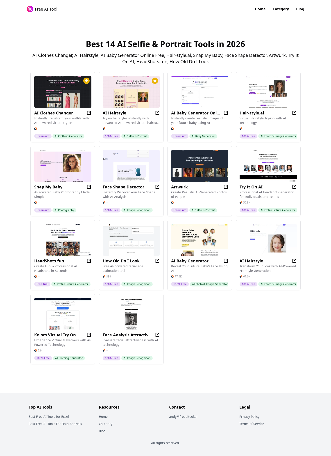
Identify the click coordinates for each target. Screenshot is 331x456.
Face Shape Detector (123, 187)
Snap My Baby (48, 187)
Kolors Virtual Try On (55, 335)
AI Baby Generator (190, 261)
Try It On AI (251, 187)
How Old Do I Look (121, 261)
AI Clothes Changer (53, 113)
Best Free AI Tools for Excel (49, 416)
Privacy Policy (249, 416)
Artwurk (179, 187)
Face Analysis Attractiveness (127, 335)
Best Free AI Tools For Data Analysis (55, 424)
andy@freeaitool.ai (183, 416)
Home (260, 9)
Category (281, 9)
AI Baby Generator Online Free (195, 113)
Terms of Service (251, 424)
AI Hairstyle (114, 113)
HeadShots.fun (49, 261)
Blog (300, 9)
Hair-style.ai (252, 113)
